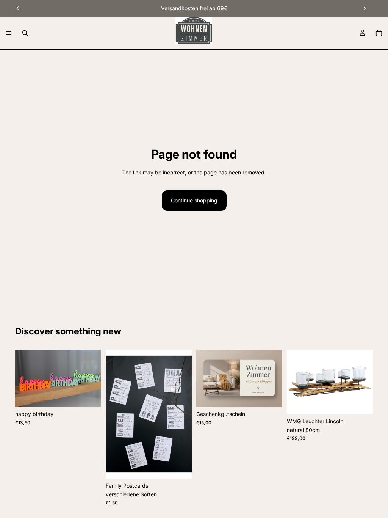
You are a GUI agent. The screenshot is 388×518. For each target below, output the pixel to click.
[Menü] (8, 33)
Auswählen (95, 395)
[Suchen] (25, 33)
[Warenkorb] (379, 33)
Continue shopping (194, 200)
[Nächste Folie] (364, 8)
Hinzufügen (367, 402)
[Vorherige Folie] (17, 8)
